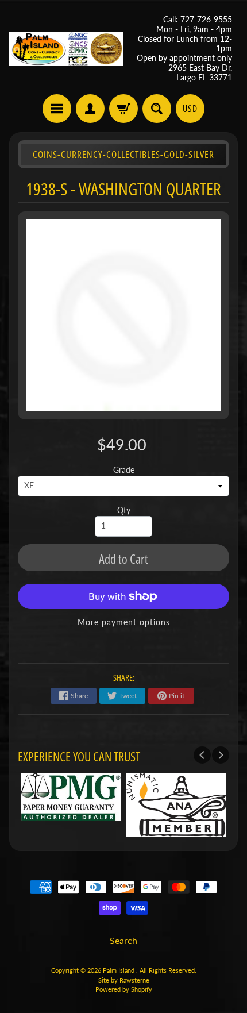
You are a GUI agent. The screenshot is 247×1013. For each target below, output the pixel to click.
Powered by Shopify (123, 989)
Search (123, 940)
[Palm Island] (66, 49)
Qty (123, 510)
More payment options (124, 622)
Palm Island (119, 970)
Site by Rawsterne (123, 980)
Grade (123, 470)
